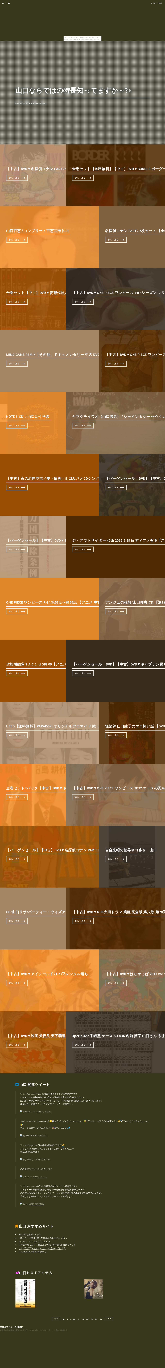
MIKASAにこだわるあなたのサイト (34, 1241)
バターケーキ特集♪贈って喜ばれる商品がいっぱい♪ (43, 1238)
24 (74, 1319)
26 (83, 1319)
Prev (56, 1319)
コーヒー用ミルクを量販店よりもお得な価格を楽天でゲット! (47, 1244)
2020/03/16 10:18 (44, 1111)
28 (92, 1319)
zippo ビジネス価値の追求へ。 (33, 1251)
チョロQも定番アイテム (30, 1234)
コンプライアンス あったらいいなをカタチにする (42, 1248)
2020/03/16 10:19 (43, 1159)
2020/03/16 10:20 (37, 1204)
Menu (154, 3)
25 (78, 1319)
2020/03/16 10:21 (41, 1135)
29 (96, 1319)
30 (101, 1319)
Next (109, 1319)
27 (87, 1319)
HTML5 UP (64, 1330)
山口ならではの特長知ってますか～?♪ (16, 1330)
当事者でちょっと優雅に (11, 1327)
